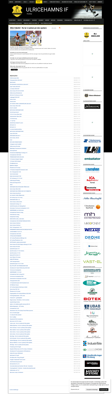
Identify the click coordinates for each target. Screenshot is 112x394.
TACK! (11, 184)
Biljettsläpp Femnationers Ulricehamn (18, 148)
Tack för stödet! (13, 107)
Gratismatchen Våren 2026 (15, 116)
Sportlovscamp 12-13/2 (15, 253)
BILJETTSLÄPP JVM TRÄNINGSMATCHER (19, 265)
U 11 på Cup (12, 120)
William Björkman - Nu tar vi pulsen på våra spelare (21, 325)
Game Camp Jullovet (14, 137)
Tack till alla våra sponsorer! (16, 361)
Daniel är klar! (13, 101)
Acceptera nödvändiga (92, 389)
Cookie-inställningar (14, 389)
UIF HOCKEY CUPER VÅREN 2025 (17, 195)
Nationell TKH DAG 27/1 (15, 255)
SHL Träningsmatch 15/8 (15, 171)
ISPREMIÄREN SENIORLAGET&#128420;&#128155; (21, 229)
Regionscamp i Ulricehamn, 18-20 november (19, 299)
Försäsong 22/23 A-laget (15, 346)
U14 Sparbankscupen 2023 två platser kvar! (19, 282)
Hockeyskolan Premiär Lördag (16, 212)
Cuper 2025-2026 (13, 133)
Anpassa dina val (75, 389)
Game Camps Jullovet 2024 (16, 201)
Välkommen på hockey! (15, 146)
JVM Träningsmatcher (15, 261)
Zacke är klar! (13, 99)
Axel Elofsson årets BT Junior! (16, 122)
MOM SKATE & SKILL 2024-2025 (17, 218)
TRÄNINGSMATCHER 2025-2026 (17, 157)
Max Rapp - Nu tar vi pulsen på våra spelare (19, 336)
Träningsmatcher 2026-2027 (16, 80)
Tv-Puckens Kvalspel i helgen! (16, 159)
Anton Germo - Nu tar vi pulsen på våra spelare (20, 331)
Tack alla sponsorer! (14, 112)
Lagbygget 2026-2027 (15, 97)
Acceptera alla (103, 389)
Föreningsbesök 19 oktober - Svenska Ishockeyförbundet (22, 368)
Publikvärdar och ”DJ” (14, 370)
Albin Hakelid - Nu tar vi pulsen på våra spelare (28, 28)
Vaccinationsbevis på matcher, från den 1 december (21, 366)
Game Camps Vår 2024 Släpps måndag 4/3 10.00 (20, 244)
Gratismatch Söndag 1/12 (15, 203)
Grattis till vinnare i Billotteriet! (16, 353)
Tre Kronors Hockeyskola (15, 270)
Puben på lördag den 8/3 (15, 182)
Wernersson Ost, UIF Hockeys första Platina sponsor (21, 310)
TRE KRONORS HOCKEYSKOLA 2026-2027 (19, 84)
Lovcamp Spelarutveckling (16, 129)
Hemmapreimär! (13, 150)
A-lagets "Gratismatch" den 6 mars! (17, 359)
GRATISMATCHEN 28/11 (15, 135)
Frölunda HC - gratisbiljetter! (16, 297)
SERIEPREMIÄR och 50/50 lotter (17, 210)
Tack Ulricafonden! (14, 174)
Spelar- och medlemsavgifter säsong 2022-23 (20, 304)
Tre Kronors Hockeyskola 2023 (16, 276)
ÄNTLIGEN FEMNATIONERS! (16, 142)
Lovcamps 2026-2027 (14, 88)
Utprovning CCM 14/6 (14, 289)
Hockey (38, 2)
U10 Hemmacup (13, 118)
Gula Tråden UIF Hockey (15, 257)
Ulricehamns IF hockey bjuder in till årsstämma (20, 351)
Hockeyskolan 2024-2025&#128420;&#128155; (20, 221)
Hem (11, 2)
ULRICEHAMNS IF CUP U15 (16, 231)
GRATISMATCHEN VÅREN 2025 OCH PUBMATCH (20, 191)
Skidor (45, 2)
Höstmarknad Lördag (14, 214)
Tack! (11, 139)
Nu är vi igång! (13, 317)
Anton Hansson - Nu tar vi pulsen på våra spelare (20, 327)
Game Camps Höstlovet (15, 223)
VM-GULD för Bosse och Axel (16, 95)
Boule (25, 2)
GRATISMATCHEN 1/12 (15, 199)
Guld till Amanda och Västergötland (18, 206)
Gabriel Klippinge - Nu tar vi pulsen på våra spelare (21, 340)
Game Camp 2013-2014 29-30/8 (17, 90)
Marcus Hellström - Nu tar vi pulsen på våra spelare (21, 342)
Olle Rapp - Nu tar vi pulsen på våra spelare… (19, 344)
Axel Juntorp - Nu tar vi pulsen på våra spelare (20, 334)
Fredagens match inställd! (15, 144)
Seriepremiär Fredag (14, 216)
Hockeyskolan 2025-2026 (15, 154)
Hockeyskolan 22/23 (14, 308)
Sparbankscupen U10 (14, 248)
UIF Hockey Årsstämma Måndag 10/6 (18, 238)
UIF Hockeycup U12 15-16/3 (16, 178)
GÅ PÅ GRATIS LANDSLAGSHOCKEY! (18, 242)
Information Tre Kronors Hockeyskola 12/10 (19, 208)
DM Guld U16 (13, 125)
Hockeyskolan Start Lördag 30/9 (17, 274)
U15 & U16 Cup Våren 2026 (16, 114)
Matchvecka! (12, 82)
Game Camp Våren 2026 (15, 105)
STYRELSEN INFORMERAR (15, 235)
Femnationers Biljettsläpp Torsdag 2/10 (18, 152)
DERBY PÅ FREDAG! (14, 259)
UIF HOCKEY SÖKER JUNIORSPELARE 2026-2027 (20, 103)
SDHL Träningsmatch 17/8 (15, 227)
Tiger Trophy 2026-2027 (15, 86)
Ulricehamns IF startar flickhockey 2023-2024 (20, 267)
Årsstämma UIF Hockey (15, 167)
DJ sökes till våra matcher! (15, 314)
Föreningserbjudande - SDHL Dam (17, 295)
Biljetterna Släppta (14, 165)
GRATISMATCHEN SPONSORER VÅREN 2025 (19, 186)
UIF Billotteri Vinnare (14, 285)
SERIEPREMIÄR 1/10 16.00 (15, 272)
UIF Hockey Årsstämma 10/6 (16, 240)
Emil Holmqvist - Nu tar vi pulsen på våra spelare (20, 338)
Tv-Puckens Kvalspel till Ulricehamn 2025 (19, 169)
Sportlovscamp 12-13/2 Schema (17, 250)
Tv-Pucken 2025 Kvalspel (15, 161)
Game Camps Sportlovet (15, 193)
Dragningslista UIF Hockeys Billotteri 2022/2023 (20, 293)
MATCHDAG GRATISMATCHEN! (16, 110)
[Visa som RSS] (59, 28)
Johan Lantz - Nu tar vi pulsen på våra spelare (20, 323)
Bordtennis (18, 2)
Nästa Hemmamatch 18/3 (15, 176)
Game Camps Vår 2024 (15, 246)
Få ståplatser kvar (14, 163)
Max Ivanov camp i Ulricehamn (16, 372)
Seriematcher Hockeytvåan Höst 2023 (18, 278)
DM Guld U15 (13, 127)
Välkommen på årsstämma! (16, 93)
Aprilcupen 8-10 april (14, 355)
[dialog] (89, 385)
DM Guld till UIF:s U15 (14, 363)
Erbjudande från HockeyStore (16, 319)
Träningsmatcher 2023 (15, 280)
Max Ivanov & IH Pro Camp (15, 321)
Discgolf (32, 2)
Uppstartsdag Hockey (15, 302)
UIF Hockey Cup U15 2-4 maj (16, 197)
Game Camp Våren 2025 (15, 189)
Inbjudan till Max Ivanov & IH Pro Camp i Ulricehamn (21, 349)
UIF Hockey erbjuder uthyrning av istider (18, 287)
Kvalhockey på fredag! (15, 180)
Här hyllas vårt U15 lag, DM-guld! (17, 357)
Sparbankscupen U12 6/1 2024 (16, 263)
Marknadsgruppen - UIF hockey (17, 306)
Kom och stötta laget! (14, 312)
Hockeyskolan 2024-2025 (15, 233)
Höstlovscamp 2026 (14, 78)
